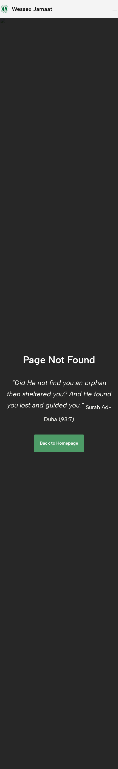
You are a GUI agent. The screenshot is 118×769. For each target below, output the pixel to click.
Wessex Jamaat (32, 9)
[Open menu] (114, 9)
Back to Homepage (59, 443)
